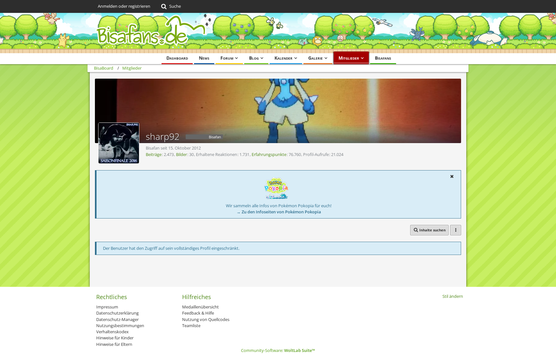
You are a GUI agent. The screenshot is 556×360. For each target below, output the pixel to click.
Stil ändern (452, 296)
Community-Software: (278, 350)
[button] (451, 176)
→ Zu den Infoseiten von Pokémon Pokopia (278, 212)
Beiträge (154, 154)
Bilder (181, 154)
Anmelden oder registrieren (124, 6)
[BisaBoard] (278, 33)
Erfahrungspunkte (269, 154)
